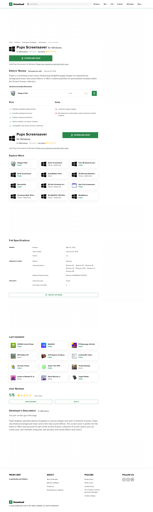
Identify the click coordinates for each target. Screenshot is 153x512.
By (22, 52)
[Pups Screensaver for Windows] (12, 49)
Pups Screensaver (39, 47)
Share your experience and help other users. (53, 64)
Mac (105, 4)
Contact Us (50, 486)
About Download (52, 479)
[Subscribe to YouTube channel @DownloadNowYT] (132, 479)
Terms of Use (89, 483)
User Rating (41, 52)
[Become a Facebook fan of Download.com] (124, 479)
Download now (32, 58)
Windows (96, 4)
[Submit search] (28, 4)
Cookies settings (90, 496)
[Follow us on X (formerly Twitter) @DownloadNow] (128, 479)
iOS (112, 4)
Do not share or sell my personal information (92, 491)
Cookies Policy (89, 486)
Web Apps (130, 4)
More (139, 4)
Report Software (55, 295)
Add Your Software (53, 483)
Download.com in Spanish (55, 490)
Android (120, 4)
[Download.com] (16, 4)
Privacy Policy (89, 479)
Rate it (76, 402)
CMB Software (44, 411)
